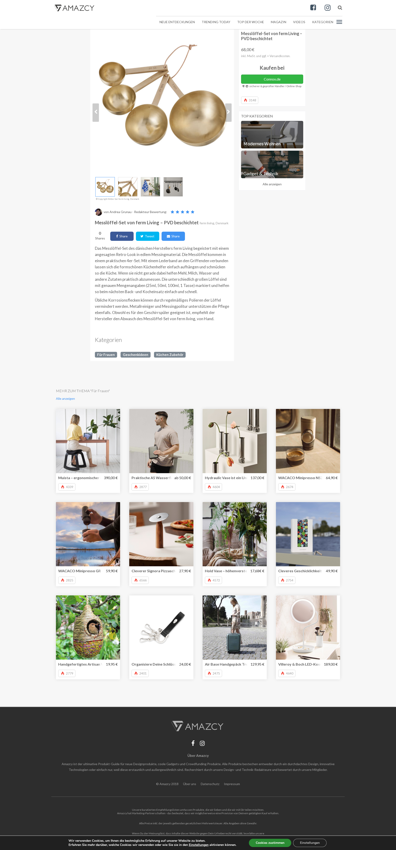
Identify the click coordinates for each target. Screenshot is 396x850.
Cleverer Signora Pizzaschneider (159, 571)
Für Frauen (106, 355)
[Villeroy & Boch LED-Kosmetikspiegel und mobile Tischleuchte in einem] (308, 627)
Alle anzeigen (272, 184)
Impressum (232, 784)
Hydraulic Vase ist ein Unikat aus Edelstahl (240, 477)
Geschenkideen (135, 355)
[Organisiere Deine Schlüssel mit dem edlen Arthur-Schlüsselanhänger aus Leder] (161, 627)
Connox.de (272, 79)
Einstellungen (310, 843)
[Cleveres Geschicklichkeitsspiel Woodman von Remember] (308, 534)
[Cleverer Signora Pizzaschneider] (161, 534)
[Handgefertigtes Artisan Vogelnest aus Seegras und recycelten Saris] (88, 627)
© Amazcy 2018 (167, 784)
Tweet (148, 236)
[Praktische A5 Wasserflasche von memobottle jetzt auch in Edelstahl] (161, 441)
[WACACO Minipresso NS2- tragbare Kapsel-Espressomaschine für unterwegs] (308, 441)
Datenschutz (210, 784)
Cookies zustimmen (270, 843)
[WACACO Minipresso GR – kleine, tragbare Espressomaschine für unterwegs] (88, 534)
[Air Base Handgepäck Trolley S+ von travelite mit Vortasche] (235, 627)
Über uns (189, 784)
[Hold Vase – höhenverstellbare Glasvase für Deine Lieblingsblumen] (235, 534)
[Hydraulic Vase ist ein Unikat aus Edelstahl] (235, 441)
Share (123, 236)
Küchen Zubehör (169, 355)
